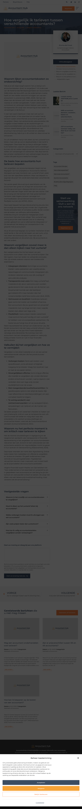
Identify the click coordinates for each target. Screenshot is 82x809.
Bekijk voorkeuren (41, 794)
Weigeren (41, 788)
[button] (78, 758)
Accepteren (41, 782)
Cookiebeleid (40, 802)
